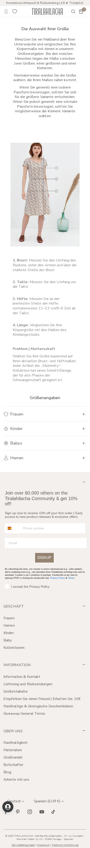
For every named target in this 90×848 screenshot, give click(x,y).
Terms (71, 578)
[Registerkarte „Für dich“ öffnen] (7, 806)
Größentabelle (15, 691)
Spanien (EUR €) (47, 801)
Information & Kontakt (21, 676)
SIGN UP (44, 557)
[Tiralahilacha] (47, 11)
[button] (81, 11)
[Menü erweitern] (6, 11)
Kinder (8, 632)
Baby (7, 640)
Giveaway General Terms (24, 713)
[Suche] (70, 11)
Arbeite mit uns (16, 779)
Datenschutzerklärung (65, 845)
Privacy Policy (57, 578)
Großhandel (13, 757)
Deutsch (14, 801)
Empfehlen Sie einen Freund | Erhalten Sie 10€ (42, 698)
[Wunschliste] (15, 11)
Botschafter (13, 764)
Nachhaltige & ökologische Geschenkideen (38, 706)
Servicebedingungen (23, 845)
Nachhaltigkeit (15, 742)
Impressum (43, 845)
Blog (7, 772)
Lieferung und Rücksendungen (27, 684)
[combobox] (12, 528)
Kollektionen (13, 647)
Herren (9, 625)
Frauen (9, 618)
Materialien (12, 750)
